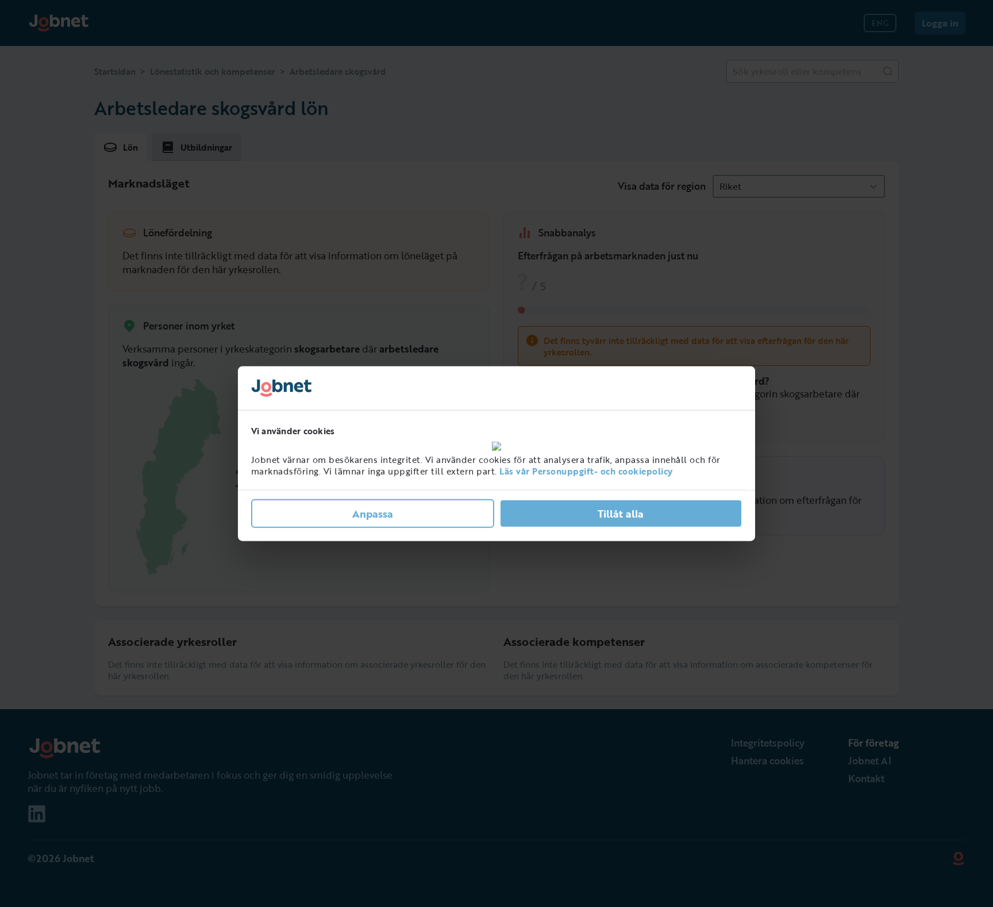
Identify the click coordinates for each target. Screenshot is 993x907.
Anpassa (372, 513)
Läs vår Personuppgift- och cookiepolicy (586, 471)
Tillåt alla (621, 513)
